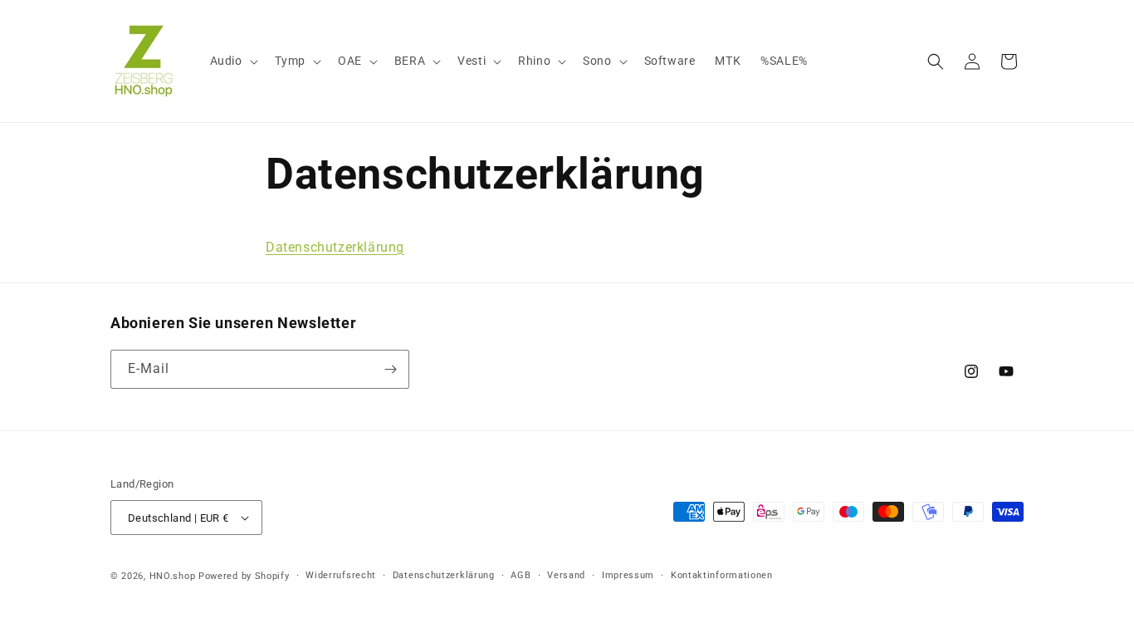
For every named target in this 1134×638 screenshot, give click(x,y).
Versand (566, 575)
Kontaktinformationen (722, 575)
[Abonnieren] (390, 369)
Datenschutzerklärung (335, 247)
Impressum (628, 575)
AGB (520, 575)
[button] (232, 60)
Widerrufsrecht (340, 575)
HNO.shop (172, 576)
